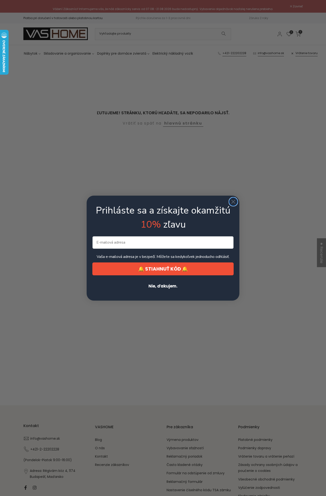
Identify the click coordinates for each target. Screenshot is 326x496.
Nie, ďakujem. (163, 286)
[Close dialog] (233, 202)
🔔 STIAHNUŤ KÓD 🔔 (163, 269)
